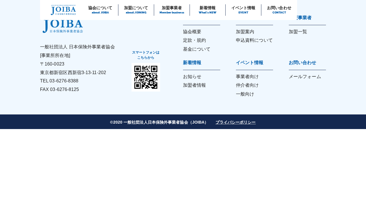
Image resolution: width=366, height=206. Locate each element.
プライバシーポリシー (236, 122)
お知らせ (192, 76)
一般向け (245, 94)
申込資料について (254, 40)
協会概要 (192, 31)
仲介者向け (247, 85)
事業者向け (247, 76)
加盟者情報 (194, 85)
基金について (197, 49)
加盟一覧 (298, 31)
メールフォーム (305, 76)
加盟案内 (245, 31)
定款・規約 (194, 40)
